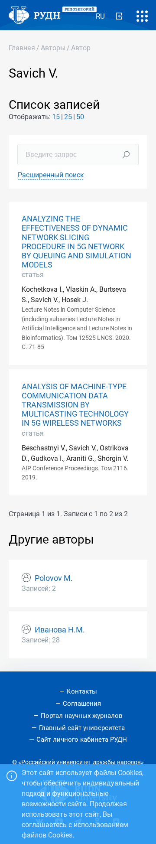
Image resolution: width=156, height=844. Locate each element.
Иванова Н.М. (60, 630)
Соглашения (82, 703)
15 (56, 117)
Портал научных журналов (82, 716)
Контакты (82, 691)
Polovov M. (54, 578)
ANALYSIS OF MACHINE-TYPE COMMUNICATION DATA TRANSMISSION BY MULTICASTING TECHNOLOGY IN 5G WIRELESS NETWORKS (75, 404)
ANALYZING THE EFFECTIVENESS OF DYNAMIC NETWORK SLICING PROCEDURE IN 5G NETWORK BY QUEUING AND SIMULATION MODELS (76, 242)
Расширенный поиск (51, 175)
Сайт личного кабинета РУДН (81, 739)
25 (68, 117)
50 (80, 117)
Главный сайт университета (82, 728)
